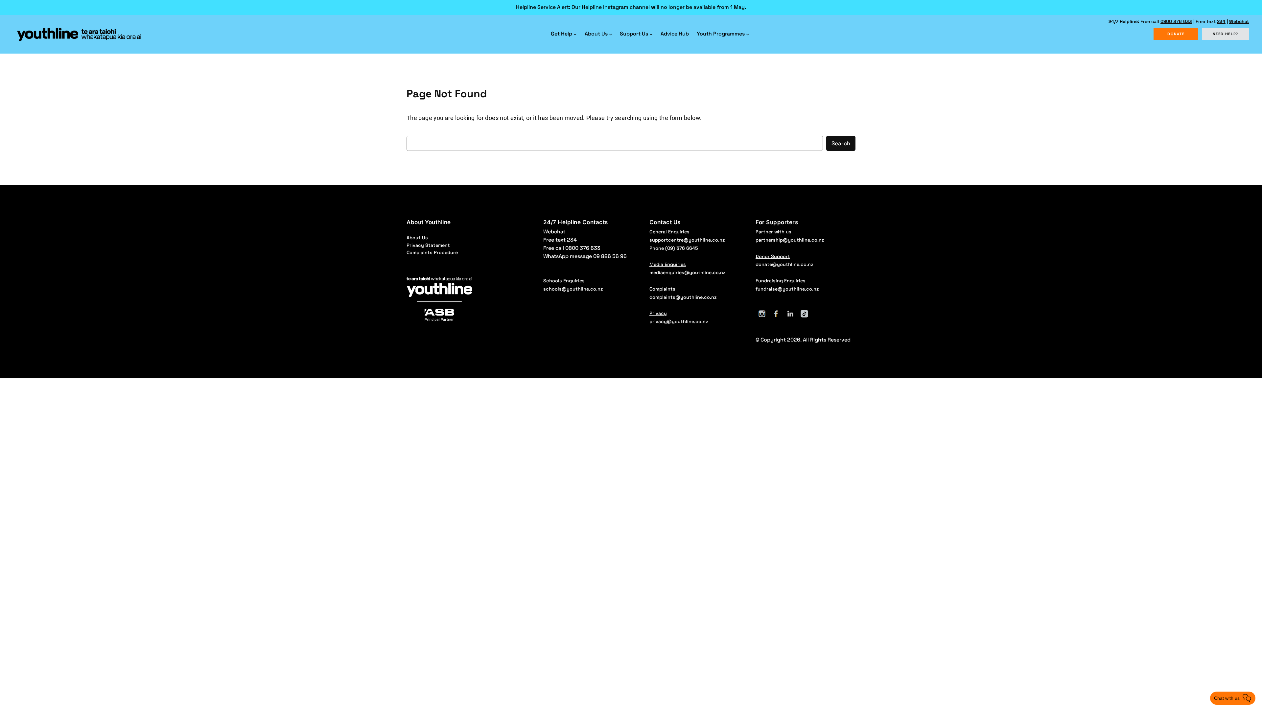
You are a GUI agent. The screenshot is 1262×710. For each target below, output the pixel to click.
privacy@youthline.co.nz (678, 321)
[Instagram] (762, 314)
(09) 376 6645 (681, 248)
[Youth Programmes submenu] (747, 34)
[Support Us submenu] (651, 34)
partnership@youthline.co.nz (790, 240)
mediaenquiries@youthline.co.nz (687, 272)
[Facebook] (776, 314)
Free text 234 (560, 239)
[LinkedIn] (790, 314)
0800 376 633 (1176, 21)
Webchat (1239, 21)
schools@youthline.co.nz (573, 289)
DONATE (1175, 34)
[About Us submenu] (610, 34)
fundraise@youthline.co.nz (787, 289)
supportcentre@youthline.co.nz (687, 240)
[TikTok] (804, 314)
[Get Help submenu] (575, 34)
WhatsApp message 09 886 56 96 (585, 256)
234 (1221, 21)
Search (840, 143)
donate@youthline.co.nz (784, 264)
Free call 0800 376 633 (571, 248)
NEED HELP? (1226, 34)
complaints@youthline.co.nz (682, 297)
